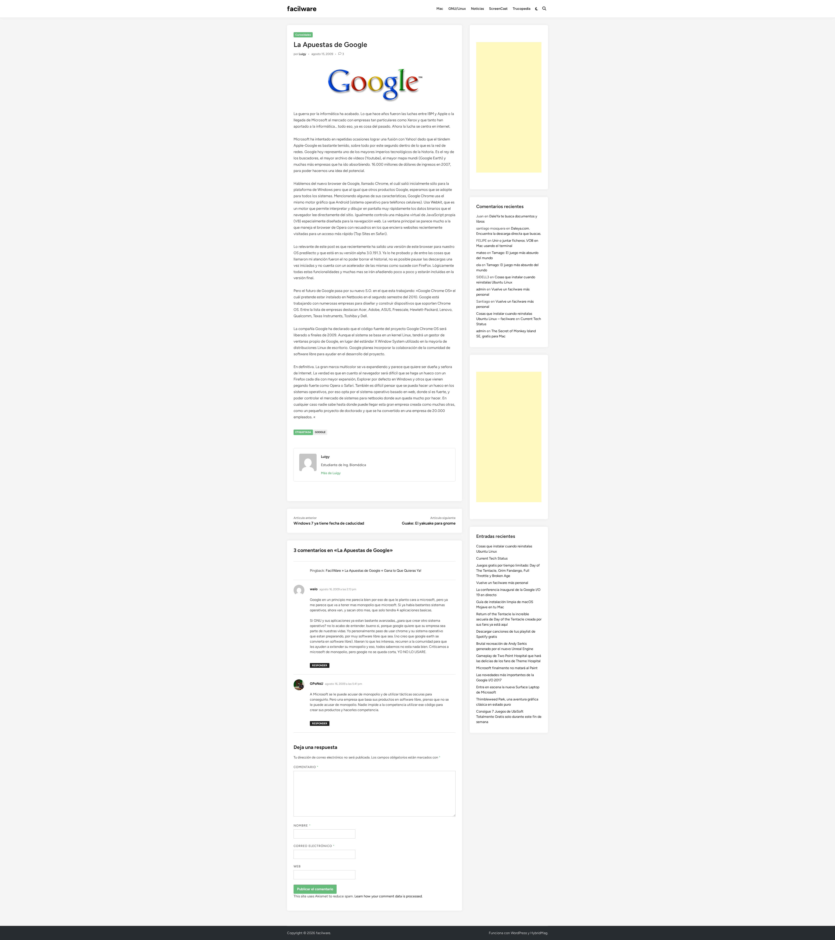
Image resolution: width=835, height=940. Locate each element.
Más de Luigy (331, 473)
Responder (319, 665)
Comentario (306, 767)
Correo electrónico (314, 846)
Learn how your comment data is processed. (388, 896)
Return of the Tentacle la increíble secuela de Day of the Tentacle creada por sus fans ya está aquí (508, 619)
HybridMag (538, 933)
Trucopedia (521, 9)
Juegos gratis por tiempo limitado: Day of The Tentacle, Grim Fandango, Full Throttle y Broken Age (508, 570)
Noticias (477, 9)
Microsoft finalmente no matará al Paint (507, 668)
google (320, 432)
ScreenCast (498, 9)
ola (478, 265)
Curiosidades (303, 34)
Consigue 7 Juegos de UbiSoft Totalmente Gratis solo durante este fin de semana (508, 716)
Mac (439, 9)
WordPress (519, 933)
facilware (302, 9)
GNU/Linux (457, 9)
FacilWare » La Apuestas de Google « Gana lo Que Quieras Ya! (373, 570)
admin (481, 289)
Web (297, 866)
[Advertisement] (508, 107)
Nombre (302, 825)
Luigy (302, 54)
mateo (481, 253)
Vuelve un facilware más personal (502, 583)
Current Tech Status (492, 558)
